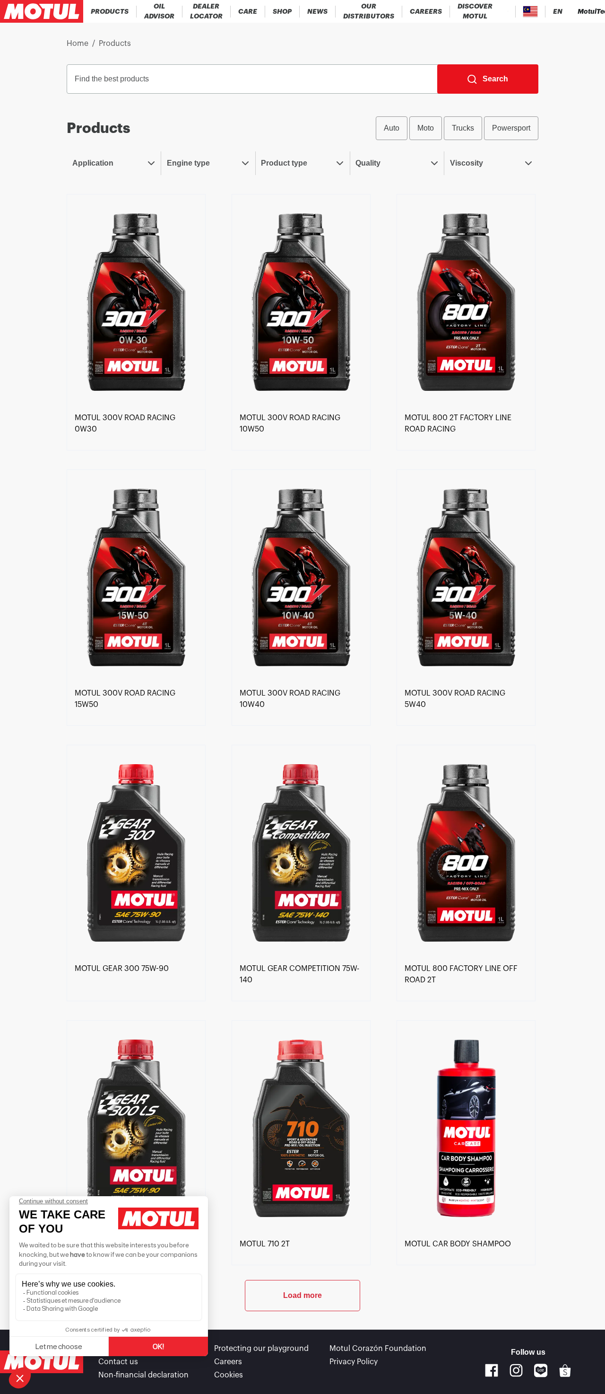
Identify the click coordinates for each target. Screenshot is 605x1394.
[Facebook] (491, 1370)
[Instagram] (516, 1370)
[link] (248, 11)
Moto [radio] (425, 128)
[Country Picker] (530, 11)
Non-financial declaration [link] (143, 1375)
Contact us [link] (118, 1362)
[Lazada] (541, 1370)
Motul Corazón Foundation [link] (377, 1348)
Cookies (228, 1375)
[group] (457, 128)
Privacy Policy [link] (353, 1362)
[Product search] (508, 11)
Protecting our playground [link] (261, 1348)
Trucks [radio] (463, 128)
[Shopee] (565, 1370)
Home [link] (77, 43)
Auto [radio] (391, 128)
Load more (302, 1295)
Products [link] (115, 43)
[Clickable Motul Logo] (41, 11)
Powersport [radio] (511, 128)
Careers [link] (228, 1362)
